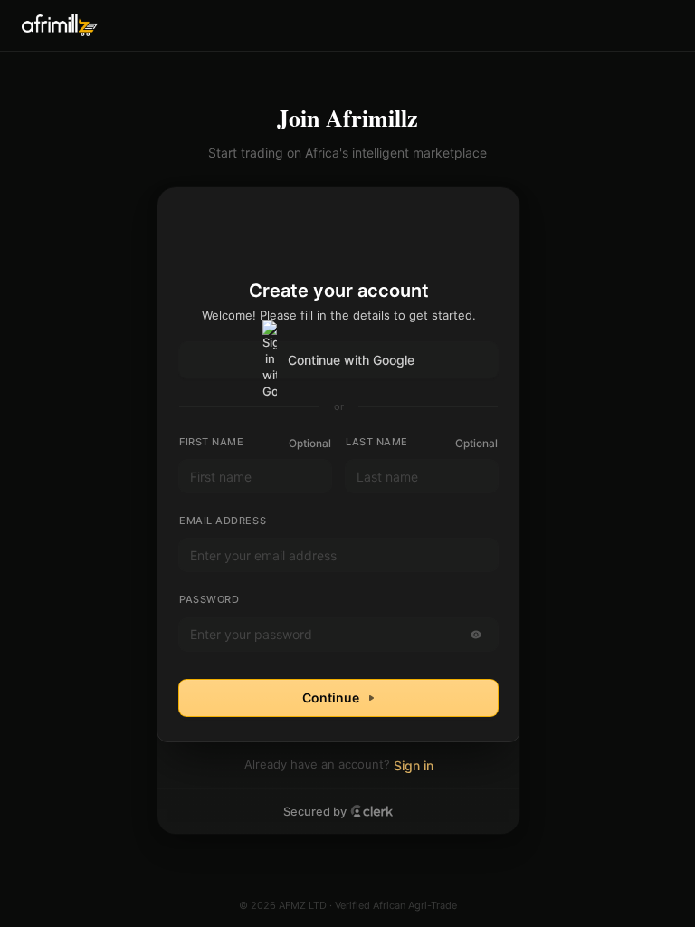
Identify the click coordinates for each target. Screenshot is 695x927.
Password (209, 599)
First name (211, 441)
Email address (222, 520)
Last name (377, 441)
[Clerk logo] (372, 811)
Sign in (413, 765)
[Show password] (476, 634)
